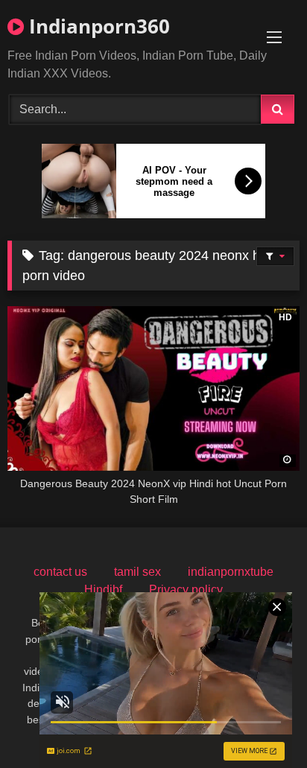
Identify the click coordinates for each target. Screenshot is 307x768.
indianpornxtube (230, 571)
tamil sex (137, 571)
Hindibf (103, 589)
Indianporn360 (97, 26)
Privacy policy (186, 589)
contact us (60, 571)
